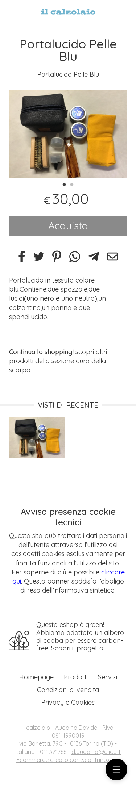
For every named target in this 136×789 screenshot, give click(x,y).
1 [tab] (64, 183)
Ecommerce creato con (68, 759)
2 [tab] (71, 183)
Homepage (36, 677)
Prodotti (76, 677)
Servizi (107, 677)
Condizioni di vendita (68, 690)
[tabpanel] (68, 134)
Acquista (68, 225)
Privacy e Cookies (68, 702)
